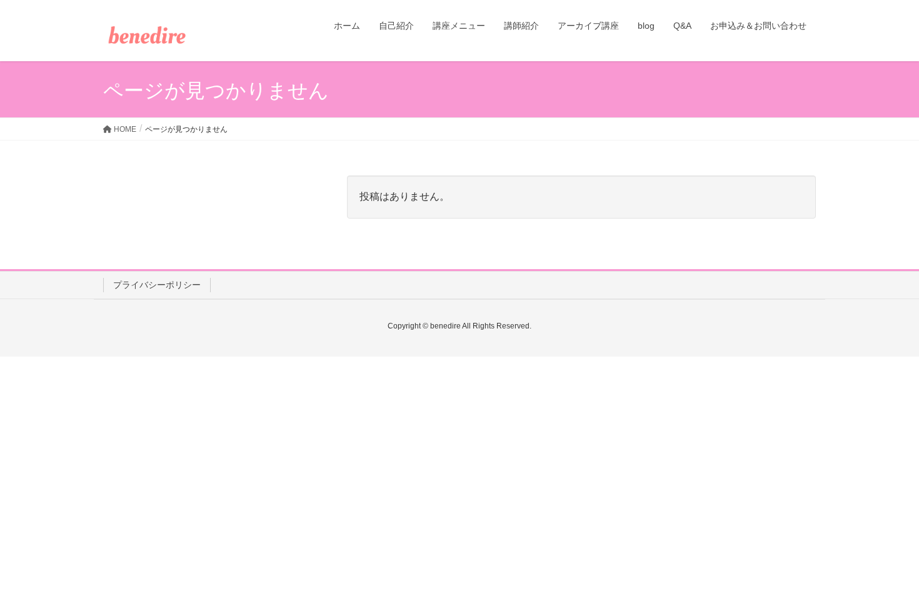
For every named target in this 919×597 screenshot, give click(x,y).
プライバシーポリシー (157, 285)
